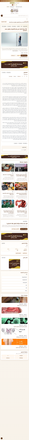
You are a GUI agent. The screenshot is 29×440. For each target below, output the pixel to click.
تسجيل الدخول (17, 3)
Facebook (21, 355)
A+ (26, 76)
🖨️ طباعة (15, 76)
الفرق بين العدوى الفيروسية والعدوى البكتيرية (20, 326)
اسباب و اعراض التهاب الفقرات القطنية (21, 347)
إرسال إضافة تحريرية (24, 229)
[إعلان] (14, 264)
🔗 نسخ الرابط (13, 55)
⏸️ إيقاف (18, 55)
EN (14, 4)
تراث (26, 285)
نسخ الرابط (8, 357)
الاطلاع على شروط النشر (15, 229)
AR (12, 4)
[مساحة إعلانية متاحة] (14, 64)
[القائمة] (27, 19)
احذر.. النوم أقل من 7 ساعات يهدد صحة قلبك (8, 175)
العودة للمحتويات (3, 21)
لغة (26, 287)
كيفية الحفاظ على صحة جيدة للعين (22, 305)
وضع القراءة (10, 76)
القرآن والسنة (25, 282)
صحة (21, 26)
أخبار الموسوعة (25, 279)
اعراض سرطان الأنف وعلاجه (23, 316)
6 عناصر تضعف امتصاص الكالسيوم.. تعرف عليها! (8, 194)
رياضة (26, 290)
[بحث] (2, 16)
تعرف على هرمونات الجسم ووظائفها (22, 337)
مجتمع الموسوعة (24, 277)
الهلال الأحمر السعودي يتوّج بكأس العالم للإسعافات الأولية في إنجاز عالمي (21, 176)
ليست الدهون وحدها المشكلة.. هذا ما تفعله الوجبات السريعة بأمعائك (22, 212)
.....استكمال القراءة (15, 50)
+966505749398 (3, 0)
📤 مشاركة (19, 76)
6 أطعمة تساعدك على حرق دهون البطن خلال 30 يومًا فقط (21, 194)
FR (16, 4)
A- (24, 76)
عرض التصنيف (25, 253)
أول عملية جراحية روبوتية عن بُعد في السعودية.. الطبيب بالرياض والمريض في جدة (8, 212)
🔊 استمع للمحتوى (24, 55)
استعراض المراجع (18, 253)
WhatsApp (21, 357)
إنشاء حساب (12, 3)
